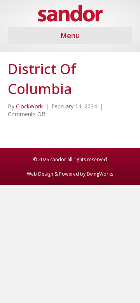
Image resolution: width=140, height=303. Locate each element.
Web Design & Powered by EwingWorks (70, 174)
